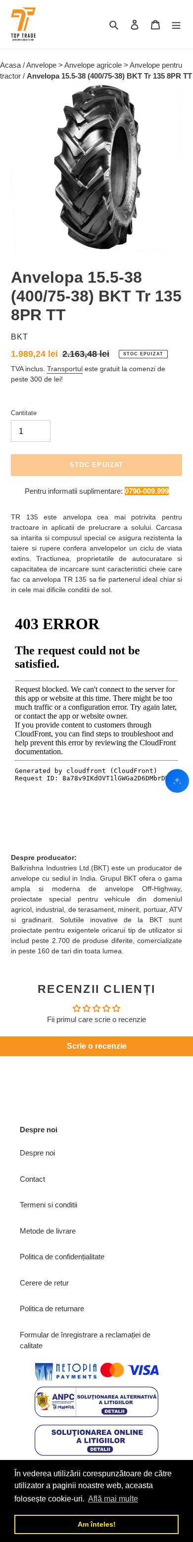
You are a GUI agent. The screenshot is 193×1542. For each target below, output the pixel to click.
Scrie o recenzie (97, 1046)
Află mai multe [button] (113, 1499)
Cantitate (24, 413)
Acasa (11, 65)
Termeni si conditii (48, 1204)
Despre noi (37, 1153)
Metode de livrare (48, 1231)
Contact (32, 1179)
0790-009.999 (147, 491)
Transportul (65, 369)
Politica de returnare (52, 1308)
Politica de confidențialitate (62, 1256)
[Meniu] (176, 24)
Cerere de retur (44, 1283)
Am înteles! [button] (97, 1524)
